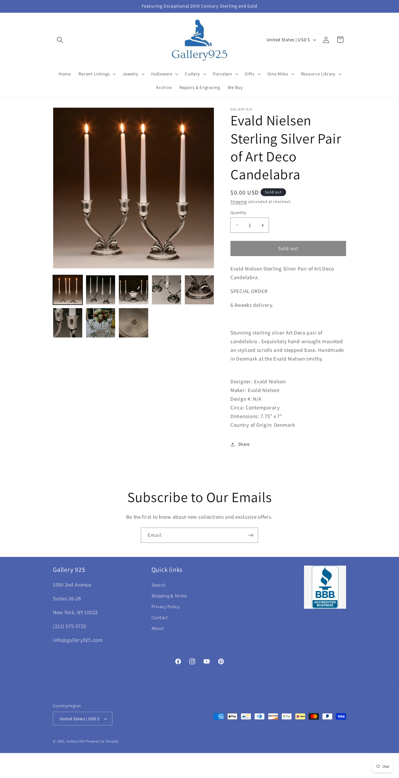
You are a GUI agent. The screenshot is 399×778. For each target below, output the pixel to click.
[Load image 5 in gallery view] (199, 290)
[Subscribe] (250, 535)
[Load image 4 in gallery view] (166, 290)
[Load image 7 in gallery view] (100, 322)
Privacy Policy (165, 607)
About (157, 628)
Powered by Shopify (102, 741)
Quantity (238, 212)
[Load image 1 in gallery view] (68, 290)
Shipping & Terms (169, 596)
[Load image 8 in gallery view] (133, 322)
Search (158, 585)
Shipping (238, 201)
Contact (159, 617)
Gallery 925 (75, 741)
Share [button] (244, 444)
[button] (60, 40)
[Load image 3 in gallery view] (133, 290)
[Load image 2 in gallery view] (100, 290)
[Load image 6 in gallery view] (68, 322)
